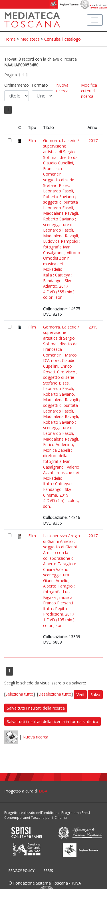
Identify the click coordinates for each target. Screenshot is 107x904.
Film (32, 140)
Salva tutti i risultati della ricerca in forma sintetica (52, 721)
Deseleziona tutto (54, 694)
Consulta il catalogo (62, 39)
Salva (95, 694)
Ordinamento (16, 85)
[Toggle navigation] (95, 20)
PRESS (48, 870)
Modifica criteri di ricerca (89, 90)
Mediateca (30, 39)
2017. (93, 140)
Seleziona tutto (19, 694)
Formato (40, 85)
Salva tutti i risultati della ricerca (36, 708)
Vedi (80, 694)
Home (10, 39)
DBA (43, 791)
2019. (93, 327)
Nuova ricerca (62, 87)
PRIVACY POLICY (22, 870)
